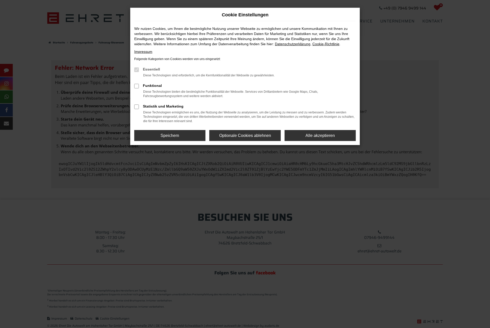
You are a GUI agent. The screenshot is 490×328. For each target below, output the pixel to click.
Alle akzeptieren (320, 135)
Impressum (143, 52)
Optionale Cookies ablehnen (245, 135)
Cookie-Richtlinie (325, 44)
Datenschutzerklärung (292, 44)
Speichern (170, 135)
